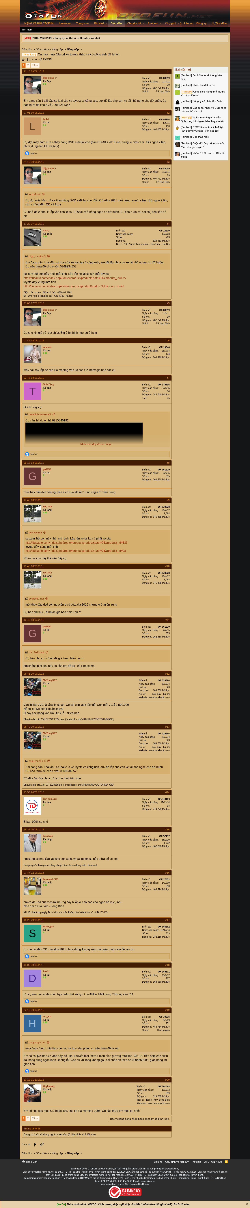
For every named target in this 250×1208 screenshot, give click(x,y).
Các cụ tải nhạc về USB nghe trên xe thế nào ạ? (203, 109)
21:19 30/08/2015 (34, 161)
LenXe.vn (65, 23)
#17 (167, 920)
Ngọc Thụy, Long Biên (158, 1099)
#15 (167, 829)
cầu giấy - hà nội (161, 694)
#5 (168, 303)
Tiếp (34, 65)
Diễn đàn (116, 23)
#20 (167, 1079)
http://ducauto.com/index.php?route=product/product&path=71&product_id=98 (74, 286)
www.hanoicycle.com (159, 1103)
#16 (167, 872)
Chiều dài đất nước (198, 85)
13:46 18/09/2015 (34, 566)
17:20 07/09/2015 (34, 223)
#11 (167, 619)
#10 (167, 566)
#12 (167, 673)
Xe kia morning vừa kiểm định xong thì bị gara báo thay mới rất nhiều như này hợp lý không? (202, 119)
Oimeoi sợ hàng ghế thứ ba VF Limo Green (203, 93)
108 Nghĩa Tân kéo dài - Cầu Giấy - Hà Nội (147, 244)
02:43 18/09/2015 (34, 377)
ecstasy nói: (35, 532)
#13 (167, 726)
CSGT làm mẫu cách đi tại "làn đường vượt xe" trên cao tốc (202, 129)
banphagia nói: (37, 1042)
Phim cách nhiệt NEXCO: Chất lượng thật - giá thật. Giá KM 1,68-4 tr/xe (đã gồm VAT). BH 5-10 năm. (128, 1204)
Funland (153, 23)
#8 (168, 462)
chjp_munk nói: (37, 256)
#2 (168, 112)
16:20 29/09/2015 (34, 920)
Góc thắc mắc (195, 136)
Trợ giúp (196, 1161)
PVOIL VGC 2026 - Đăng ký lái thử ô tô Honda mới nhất (66, 38)
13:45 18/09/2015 (34, 500)
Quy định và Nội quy (177, 1161)
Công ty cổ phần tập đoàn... (203, 101)
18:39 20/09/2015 (34, 829)
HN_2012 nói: (37, 652)
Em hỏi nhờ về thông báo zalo (201, 77)
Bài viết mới (183, 69)
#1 (168, 71)
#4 (168, 223)
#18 (167, 964)
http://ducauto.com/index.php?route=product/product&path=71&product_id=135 (75, 278)
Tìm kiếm (27, 29)
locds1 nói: (35, 194)
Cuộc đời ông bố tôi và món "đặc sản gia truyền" (203, 145)
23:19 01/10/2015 (34, 1079)
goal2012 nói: (36, 598)
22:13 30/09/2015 (34, 1009)
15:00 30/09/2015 (34, 964)
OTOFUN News (213, 1161)
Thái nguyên (163, 1030)
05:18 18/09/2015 (34, 462)
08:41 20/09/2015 (34, 673)
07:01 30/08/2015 (34, 112)
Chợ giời (170, 23)
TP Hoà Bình (163, 91)
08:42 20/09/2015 (34, 726)
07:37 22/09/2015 (34, 872)
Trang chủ (82, 23)
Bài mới (99, 23)
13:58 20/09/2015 (34, 792)
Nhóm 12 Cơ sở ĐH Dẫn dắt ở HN (203, 155)
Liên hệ (158, 1161)
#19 (167, 1009)
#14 (167, 792)
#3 (168, 161)
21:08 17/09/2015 (34, 303)
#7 (168, 377)
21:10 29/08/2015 (34, 71)
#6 (168, 340)
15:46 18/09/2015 (34, 619)
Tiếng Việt (31, 1161)
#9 (168, 500)
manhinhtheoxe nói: (40, 414)
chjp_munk (31, 59)
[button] (106, 23)
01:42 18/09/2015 (34, 340)
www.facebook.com (159, 697)
